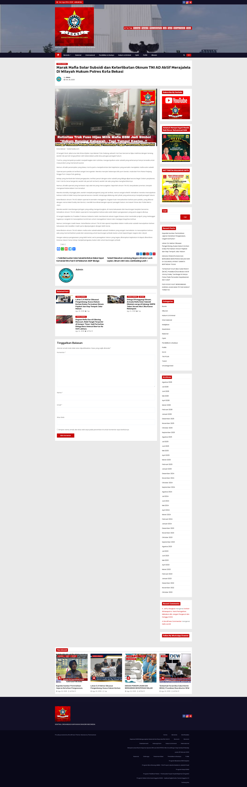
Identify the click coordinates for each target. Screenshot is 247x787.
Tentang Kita (185, 782)
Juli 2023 (165, 551)
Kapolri (170, 28)
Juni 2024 (165, 501)
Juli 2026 (165, 387)
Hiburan (154, 55)
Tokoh (164, 361)
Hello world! (166, 624)
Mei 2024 (165, 505)
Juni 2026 (165, 391)
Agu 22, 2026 (80, 311)
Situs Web (60, 417)
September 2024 (168, 487)
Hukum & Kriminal (124, 55)
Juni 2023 (165, 556)
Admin (68, 77)
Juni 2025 (165, 446)
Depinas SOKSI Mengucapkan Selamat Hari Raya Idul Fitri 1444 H (150, 739)
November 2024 (168, 478)
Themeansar (92, 735)
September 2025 (168, 432)
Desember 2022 (168, 583)
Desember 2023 (168, 528)
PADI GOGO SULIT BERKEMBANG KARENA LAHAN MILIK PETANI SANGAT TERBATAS (176, 287)
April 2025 (166, 455)
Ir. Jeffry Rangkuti (168, 609)
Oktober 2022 (167, 592)
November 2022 (168, 588)
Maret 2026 (166, 405)
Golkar (188, 28)
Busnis (164, 306)
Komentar (61, 352)
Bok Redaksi (185, 735)
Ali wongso (137, 28)
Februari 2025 (167, 464)
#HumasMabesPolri (156, 28)
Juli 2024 (165, 496)
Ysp (88, 311)
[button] (184, 55)
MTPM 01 (89, 331)
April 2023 (165, 565)
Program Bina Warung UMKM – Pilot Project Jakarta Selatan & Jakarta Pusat (165, 765)
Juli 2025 (165, 441)
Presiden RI (145, 28)
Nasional (78, 55)
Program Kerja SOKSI (182, 769)
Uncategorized (167, 366)
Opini (137, 55)
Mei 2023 (165, 560)
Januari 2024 (167, 524)
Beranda (67, 55)
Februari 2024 (167, 519)
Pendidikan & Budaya (106, 55)
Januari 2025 (167, 469)
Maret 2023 (166, 569)
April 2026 (166, 400)
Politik (145, 55)
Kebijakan (165, 325)
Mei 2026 (165, 396)
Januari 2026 (167, 414)
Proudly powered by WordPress (65, 735)
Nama (60, 393)
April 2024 (166, 510)
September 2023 (168, 542)
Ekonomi (176, 739)
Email (59, 405)
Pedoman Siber (158, 756)
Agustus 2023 (167, 546)
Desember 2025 (168, 419)
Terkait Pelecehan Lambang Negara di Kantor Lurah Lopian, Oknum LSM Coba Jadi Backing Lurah (130, 259)
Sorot (164, 352)
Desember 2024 (168, 473)
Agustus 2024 (167, 492)
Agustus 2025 (167, 437)
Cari (165, 211)
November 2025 (168, 423)
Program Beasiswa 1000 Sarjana (179, 761)
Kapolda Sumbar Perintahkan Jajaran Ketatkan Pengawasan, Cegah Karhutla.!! (174, 236)
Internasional (90, 55)
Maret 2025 (166, 460)
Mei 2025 (165, 451)
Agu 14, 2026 (131, 311)
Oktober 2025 (167, 428)
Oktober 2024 (167, 483)
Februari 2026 (167, 409)
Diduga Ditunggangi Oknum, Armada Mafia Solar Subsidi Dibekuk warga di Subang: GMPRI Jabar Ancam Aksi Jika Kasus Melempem (141, 304)
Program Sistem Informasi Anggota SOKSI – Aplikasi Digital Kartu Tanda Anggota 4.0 (163, 778)
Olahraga (146, 756)
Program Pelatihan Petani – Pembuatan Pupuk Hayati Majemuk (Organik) (166, 774)
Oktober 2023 (167, 537)
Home (165, 735)
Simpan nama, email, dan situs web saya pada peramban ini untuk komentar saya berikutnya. (94, 430)
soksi (164, 28)
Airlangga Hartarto (179, 28)
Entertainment (144, 743)
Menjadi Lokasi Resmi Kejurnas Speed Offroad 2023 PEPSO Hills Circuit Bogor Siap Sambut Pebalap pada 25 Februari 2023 (158, 750)
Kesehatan (166, 329)
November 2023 (168, 533)
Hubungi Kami (157, 743)
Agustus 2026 (167, 382)
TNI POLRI (142, 296)
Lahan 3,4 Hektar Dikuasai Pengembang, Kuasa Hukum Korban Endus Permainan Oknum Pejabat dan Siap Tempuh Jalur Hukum (89, 304)
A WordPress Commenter (172, 621)
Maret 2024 (166, 514)
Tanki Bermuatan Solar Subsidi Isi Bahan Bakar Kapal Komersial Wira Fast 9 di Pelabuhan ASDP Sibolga (80, 259)
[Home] (58, 55)
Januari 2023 (167, 578)
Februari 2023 (167, 574)
